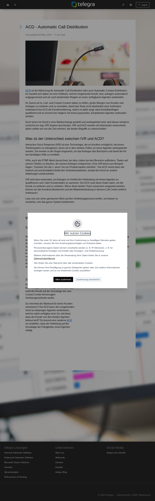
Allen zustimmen (63, 279)
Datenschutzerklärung (44, 258)
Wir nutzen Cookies (77, 233)
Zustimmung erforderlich (88, 279)
